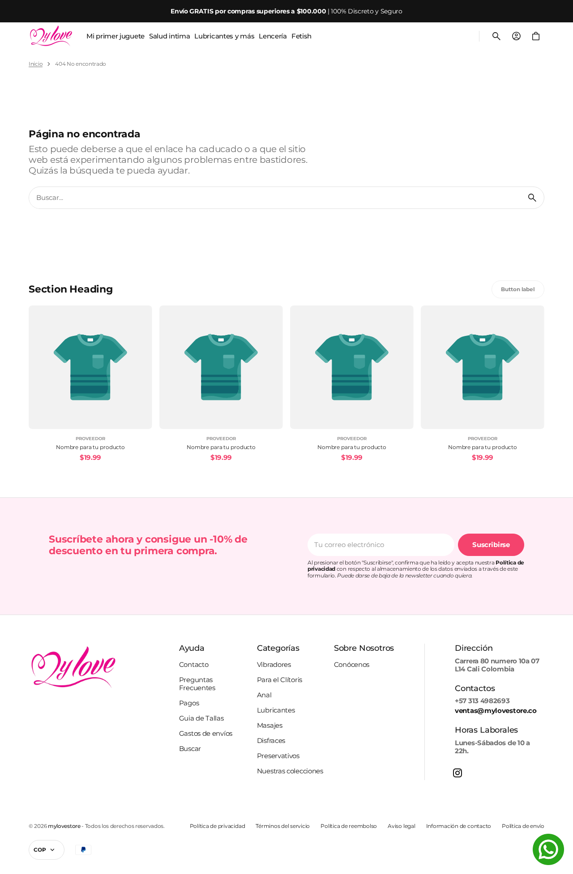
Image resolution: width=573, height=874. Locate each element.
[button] (496, 36)
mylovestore (64, 826)
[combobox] (275, 197)
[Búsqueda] (532, 198)
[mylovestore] (51, 36)
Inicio (36, 64)
